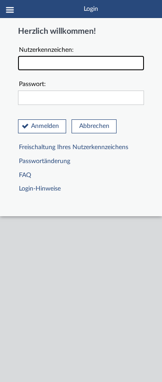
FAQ (25, 175)
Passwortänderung (44, 161)
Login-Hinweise (40, 189)
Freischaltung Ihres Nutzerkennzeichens (73, 147)
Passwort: (32, 84)
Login (91, 9)
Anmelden (45, 126)
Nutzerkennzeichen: (46, 50)
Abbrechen (94, 126)
